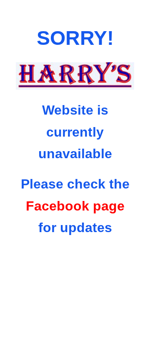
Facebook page (75, 205)
